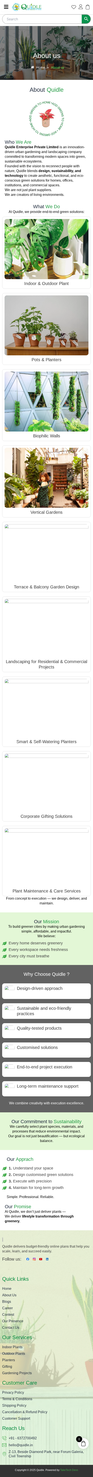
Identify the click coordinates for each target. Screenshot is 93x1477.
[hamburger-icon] (6, 7)
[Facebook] (27, 1259)
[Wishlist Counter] (73, 7)
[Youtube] (40, 1259)
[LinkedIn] (47, 1259)
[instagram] (34, 1259)
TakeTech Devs (69, 1470)
